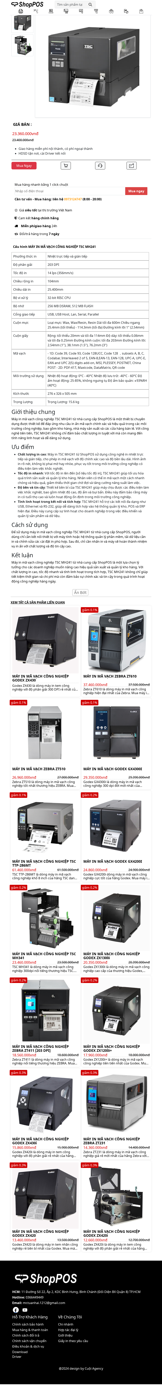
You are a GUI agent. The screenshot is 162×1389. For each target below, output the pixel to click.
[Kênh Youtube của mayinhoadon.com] (25, 1310)
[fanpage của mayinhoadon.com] (15, 1310)
